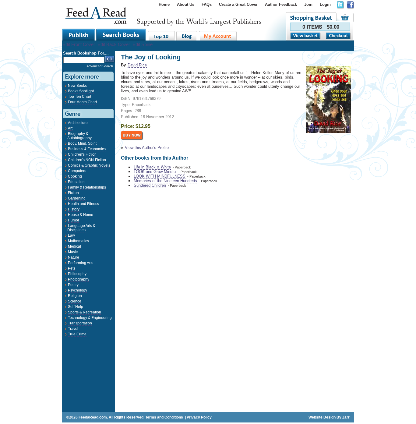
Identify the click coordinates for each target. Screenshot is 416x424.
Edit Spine (142, 44)
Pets (71, 268)
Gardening (77, 198)
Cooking (75, 176)
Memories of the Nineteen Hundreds (165, 180)
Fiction (73, 193)
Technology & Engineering (90, 318)
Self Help (75, 307)
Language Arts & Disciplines (81, 228)
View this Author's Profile (147, 147)
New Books (77, 85)
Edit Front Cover (78, 44)
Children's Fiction (82, 154)
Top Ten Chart (79, 96)
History (73, 209)
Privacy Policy (199, 417)
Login (325, 4)
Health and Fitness (83, 204)
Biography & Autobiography (79, 136)
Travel (73, 329)
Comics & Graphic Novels (89, 165)
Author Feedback (281, 4)
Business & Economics (87, 149)
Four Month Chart (82, 102)
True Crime (77, 334)
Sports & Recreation (84, 312)
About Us (185, 4)
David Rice (137, 65)
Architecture (78, 123)
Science (74, 301)
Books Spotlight (81, 91)
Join (308, 4)
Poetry (73, 285)
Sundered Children (150, 185)
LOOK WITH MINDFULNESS (159, 176)
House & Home (80, 215)
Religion (75, 296)
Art (70, 128)
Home (164, 4)
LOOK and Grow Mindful (155, 171)
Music (73, 252)
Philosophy (77, 274)
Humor (73, 220)
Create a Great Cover (238, 4)
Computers (77, 171)
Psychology (77, 290)
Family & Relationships (87, 187)
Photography (78, 279)
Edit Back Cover (113, 44)
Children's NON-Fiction (87, 160)
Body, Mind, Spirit (82, 143)
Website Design (322, 417)
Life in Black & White (152, 167)
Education (76, 182)
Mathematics (78, 241)
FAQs (207, 4)
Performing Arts (80, 263)
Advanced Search (99, 66)
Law (71, 235)
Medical (74, 246)
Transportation (80, 323)
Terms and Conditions (164, 417)
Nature (73, 257)
